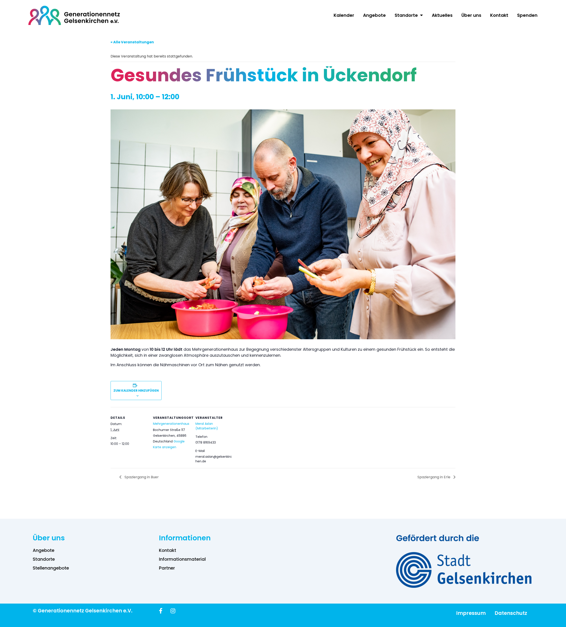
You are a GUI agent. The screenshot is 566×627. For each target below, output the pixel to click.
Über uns (471, 15)
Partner (167, 568)
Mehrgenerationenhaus (171, 423)
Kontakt (499, 15)
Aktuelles (442, 15)
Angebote (374, 15)
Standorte (406, 15)
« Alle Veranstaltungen (132, 42)
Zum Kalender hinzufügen (136, 390)
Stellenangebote (51, 568)
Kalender (344, 15)
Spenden (527, 15)
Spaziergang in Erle (434, 477)
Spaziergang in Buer (141, 477)
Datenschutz (511, 613)
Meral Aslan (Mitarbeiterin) (206, 426)
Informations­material (182, 559)
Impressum (471, 613)
